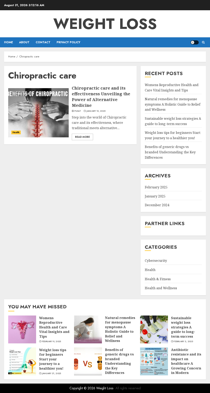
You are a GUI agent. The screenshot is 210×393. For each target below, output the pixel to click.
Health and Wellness (161, 288)
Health (16, 132)
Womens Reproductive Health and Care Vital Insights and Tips (54, 327)
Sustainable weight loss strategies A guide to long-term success (183, 327)
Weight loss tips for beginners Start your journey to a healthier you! (52, 359)
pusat (77, 111)
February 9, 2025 (51, 341)
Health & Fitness (158, 279)
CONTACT (43, 42)
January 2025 (155, 196)
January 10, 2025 (96, 111)
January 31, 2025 (51, 373)
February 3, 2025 (183, 341)
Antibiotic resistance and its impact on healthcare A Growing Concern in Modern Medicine (186, 363)
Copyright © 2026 (83, 388)
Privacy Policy (68, 42)
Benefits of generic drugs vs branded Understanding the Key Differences (170, 152)
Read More (82, 137)
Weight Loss (105, 23)
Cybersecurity (156, 260)
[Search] (203, 42)
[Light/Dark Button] (195, 42)
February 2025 (156, 187)
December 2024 (157, 205)
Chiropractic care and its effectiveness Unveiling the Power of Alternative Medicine (101, 96)
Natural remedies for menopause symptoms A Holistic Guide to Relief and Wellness (172, 104)
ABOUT (24, 42)
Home (8, 42)
